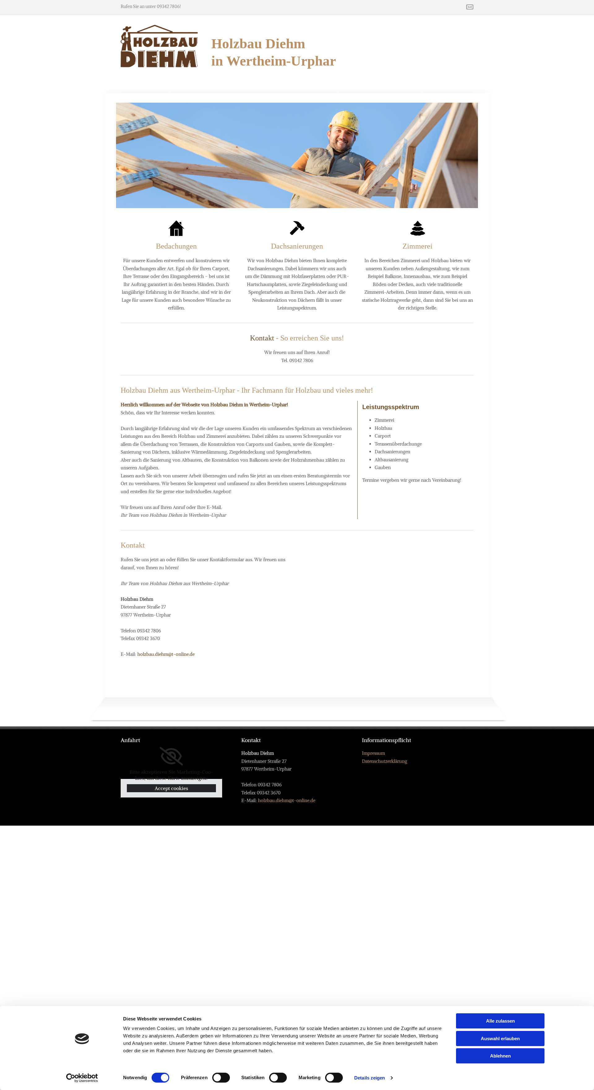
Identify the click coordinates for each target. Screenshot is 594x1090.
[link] (171, 756)
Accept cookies (171, 788)
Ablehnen (500, 1055)
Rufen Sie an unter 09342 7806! (151, 6)
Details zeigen (369, 1077)
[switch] (221, 1078)
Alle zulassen (500, 1021)
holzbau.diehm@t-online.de (166, 654)
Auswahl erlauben (500, 1038)
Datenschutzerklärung (384, 761)
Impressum (373, 753)
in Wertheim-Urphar (273, 61)
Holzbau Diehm (259, 43)
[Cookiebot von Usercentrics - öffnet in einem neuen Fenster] (82, 1078)
